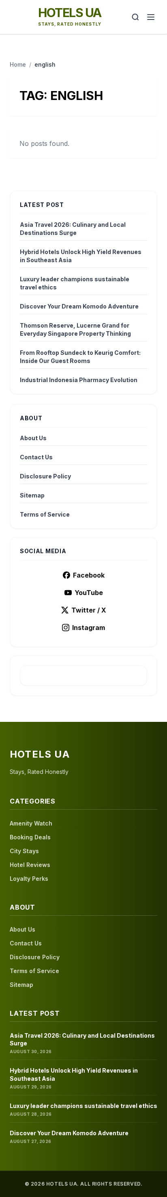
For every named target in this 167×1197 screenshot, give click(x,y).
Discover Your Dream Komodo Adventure (79, 306)
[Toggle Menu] (150, 17)
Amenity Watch (31, 823)
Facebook (89, 575)
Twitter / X (88, 610)
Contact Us (36, 457)
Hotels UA (69, 13)
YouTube (89, 593)
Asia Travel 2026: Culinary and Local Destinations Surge (73, 228)
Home (18, 64)
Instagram (88, 627)
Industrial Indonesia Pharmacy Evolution (78, 379)
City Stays (24, 850)
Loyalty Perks (29, 878)
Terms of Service (45, 514)
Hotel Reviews (30, 864)
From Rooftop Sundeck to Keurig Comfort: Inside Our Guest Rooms (80, 356)
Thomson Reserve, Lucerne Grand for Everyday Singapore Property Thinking (75, 329)
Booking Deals (30, 837)
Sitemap (32, 495)
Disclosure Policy (45, 476)
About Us (33, 437)
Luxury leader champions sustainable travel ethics (74, 283)
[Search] (135, 17)
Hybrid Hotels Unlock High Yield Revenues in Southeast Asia (80, 255)
